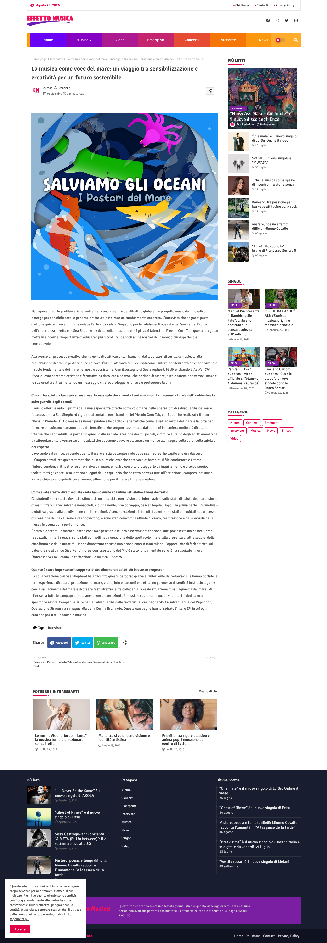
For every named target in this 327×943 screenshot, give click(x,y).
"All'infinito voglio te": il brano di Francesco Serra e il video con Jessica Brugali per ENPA (274, 252)
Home (48, 40)
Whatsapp (108, 643)
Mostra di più (208, 691)
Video (119, 40)
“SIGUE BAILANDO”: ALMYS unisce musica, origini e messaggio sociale (280, 318)
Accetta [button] (20, 929)
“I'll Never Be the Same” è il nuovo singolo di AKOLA (78, 793)
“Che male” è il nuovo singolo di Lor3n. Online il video (274, 138)
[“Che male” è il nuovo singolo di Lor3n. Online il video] (238, 141)
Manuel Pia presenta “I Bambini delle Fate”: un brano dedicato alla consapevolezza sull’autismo (243, 323)
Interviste (228, 40)
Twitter (85, 643)
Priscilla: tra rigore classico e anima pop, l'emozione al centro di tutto (186, 740)
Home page (39, 59)
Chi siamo (242, 5)
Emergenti (155, 40)
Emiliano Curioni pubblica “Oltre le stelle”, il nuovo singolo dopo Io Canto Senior (278, 378)
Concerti (192, 40)
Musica (82, 40)
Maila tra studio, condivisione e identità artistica (124, 738)
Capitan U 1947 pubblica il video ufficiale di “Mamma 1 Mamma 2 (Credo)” (243, 376)
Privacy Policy (284, 5)
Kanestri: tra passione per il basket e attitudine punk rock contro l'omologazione (274, 206)
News (263, 40)
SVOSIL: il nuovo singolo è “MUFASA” (271, 160)
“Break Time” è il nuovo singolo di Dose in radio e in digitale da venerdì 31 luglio (259, 844)
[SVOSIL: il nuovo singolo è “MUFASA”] (238, 163)
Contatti (262, 5)
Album (235, 423)
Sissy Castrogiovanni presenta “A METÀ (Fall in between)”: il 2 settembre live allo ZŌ (80, 839)
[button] (296, 40)
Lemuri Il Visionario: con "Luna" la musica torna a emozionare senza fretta (61, 740)
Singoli (287, 431)
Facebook (62, 643)
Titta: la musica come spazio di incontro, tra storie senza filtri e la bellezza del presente (273, 186)
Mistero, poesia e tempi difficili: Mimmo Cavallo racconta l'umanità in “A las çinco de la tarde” (273, 230)
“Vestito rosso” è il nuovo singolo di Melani (254, 861)
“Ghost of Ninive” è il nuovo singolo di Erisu (77, 815)
